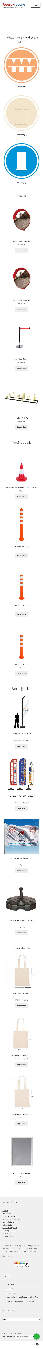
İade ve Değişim (8, 1225)
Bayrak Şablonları (9, 1230)
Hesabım (7, 1345)
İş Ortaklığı (7, 1233)
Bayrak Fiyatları (11, 1293)
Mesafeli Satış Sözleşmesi (12, 1219)
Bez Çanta (9, 1288)
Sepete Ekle (21, 250)
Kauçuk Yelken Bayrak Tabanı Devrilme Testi (21, 1297)
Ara (21, 1345)
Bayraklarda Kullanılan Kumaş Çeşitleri (20, 1301)
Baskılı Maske (10, 1284)
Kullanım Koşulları (10, 1228)
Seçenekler (21, 746)
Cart (33, 1343)
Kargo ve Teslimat (9, 1216)
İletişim (5, 1211)
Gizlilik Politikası (9, 1222)
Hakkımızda (7, 1213)
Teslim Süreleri (8, 1236)
